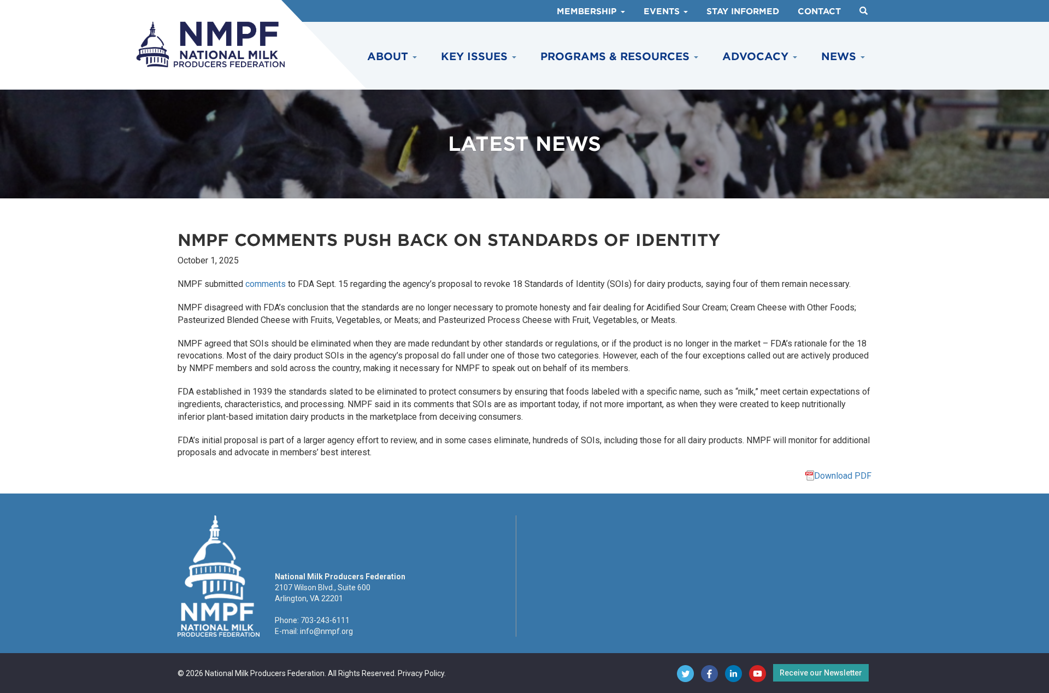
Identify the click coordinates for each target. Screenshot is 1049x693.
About (389, 56)
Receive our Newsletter (821, 672)
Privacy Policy (421, 673)
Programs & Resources (616, 56)
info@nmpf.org (326, 631)
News (840, 56)
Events (663, 11)
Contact (819, 11)
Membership (588, 11)
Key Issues (476, 56)
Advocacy (757, 56)
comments (265, 284)
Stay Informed (742, 11)
